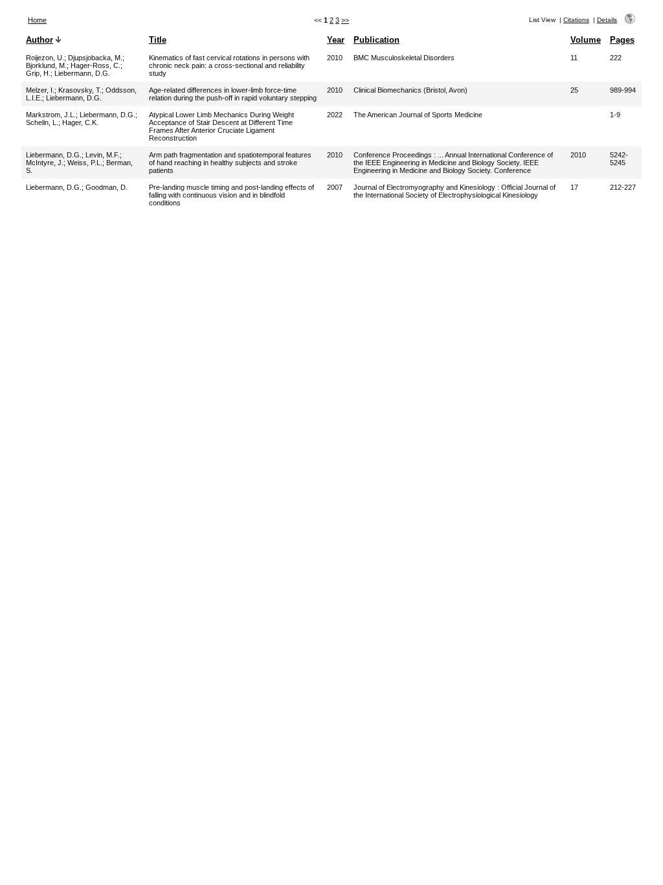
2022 (335, 115)
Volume (585, 40)
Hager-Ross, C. (95, 65)
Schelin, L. (42, 122)
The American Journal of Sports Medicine (418, 115)
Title (157, 40)
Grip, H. (38, 73)
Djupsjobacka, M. (95, 58)
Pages (622, 40)
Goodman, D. (106, 187)
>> (345, 20)
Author (39, 40)
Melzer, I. (40, 90)
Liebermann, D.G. (82, 73)
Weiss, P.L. (84, 163)
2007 (335, 187)
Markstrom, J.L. (51, 115)
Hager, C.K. (80, 122)
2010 (335, 58)
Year (335, 40)
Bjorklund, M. (46, 65)
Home (37, 20)
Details (607, 19)
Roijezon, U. (45, 58)
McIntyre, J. (44, 163)
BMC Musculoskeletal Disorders (404, 58)
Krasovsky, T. (80, 90)
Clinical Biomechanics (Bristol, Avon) (410, 90)
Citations (576, 19)
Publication (376, 40)
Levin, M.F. (102, 155)
